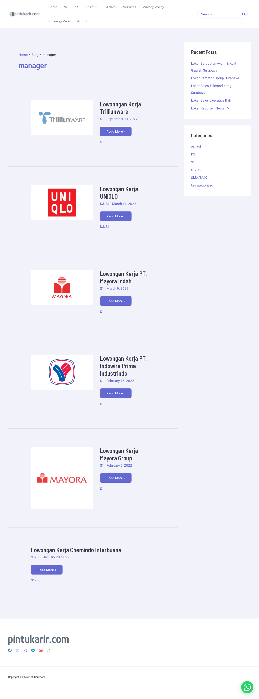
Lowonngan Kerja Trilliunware (120, 107)
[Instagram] (25, 650)
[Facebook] (10, 650)
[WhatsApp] (48, 650)
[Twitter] (17, 650)
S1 (102, 119)
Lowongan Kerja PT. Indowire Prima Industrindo (123, 366)
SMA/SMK (199, 178)
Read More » (115, 130)
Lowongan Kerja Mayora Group (119, 454)
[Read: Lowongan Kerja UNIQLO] (62, 202)
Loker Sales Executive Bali (211, 100)
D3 (102, 204)
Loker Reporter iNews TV (210, 108)
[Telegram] (33, 650)
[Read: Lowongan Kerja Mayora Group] (62, 478)
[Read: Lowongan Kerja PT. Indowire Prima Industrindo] (62, 372)
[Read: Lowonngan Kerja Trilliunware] (62, 117)
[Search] (244, 14)
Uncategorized (202, 185)
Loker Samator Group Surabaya (215, 78)
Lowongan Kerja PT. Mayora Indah (123, 277)
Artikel (196, 147)
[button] (247, 687)
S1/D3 (36, 557)
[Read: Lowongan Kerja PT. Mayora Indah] (62, 287)
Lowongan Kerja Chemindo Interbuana (76, 549)
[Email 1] (40, 650)
